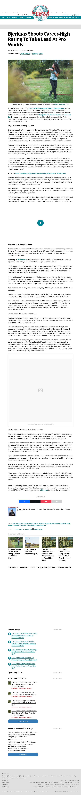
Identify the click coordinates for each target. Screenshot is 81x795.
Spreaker (60, 786)
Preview (63, 776)
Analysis (55, 17)
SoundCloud (67, 786)
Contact (51, 784)
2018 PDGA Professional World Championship (46, 108)
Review (9, 778)
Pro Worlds (27, 525)
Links (39, 776)
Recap (40, 53)
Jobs (63, 784)
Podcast (58, 776)
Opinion (48, 776)
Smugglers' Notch (40, 525)
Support (66, 782)
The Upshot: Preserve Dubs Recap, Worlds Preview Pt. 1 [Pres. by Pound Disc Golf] (24, 635)
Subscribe (76, 782)
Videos (53, 13)
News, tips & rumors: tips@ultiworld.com (11, 12)
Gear (21, 776)
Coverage (35, 53)
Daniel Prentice (25, 53)
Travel (13, 778)
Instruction (61, 17)
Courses (10, 776)
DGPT (8, 17)
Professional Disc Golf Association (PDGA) (25, 523)
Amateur (76, 780)
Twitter (42, 786)
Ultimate (64, 13)
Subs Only (74, 17)
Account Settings (58, 782)
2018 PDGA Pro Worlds (44, 523)
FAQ (71, 782)
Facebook (36, 786)
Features (4, 776)
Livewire (23, 778)
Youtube (54, 786)
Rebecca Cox (28, 529)
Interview (33, 776)
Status (67, 784)
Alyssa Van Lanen (59, 104)
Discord (58, 13)
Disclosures (58, 784)
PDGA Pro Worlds (19, 525)
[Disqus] (40, 597)
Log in (77, 15)
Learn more (23, 755)
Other (52, 776)
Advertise (45, 784)
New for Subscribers (41, 782)
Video (18, 778)
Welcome (32, 782)
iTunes (73, 786)
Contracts (14, 17)
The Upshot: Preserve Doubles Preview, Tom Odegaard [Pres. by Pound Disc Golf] (24, 643)
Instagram (47, 786)
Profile (69, 776)
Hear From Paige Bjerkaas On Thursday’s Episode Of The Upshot (40, 173)
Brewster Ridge (55, 523)
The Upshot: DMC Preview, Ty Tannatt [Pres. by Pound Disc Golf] (24, 659)
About (39, 784)
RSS (78, 786)
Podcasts (68, 17)
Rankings (28, 17)
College (71, 780)
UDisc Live (22, 260)
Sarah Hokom (55, 115)
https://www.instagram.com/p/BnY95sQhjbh (40, 424)
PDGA (3, 17)
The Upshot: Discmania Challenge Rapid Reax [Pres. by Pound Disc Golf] (24, 652)
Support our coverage (68, 15)
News (50, 17)
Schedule (21, 17)
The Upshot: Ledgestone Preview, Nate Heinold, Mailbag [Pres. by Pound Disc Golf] (24, 713)
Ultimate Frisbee (74, 784)
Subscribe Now (23, 721)
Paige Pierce (44, 115)
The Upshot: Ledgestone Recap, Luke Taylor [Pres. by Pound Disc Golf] (24, 666)
